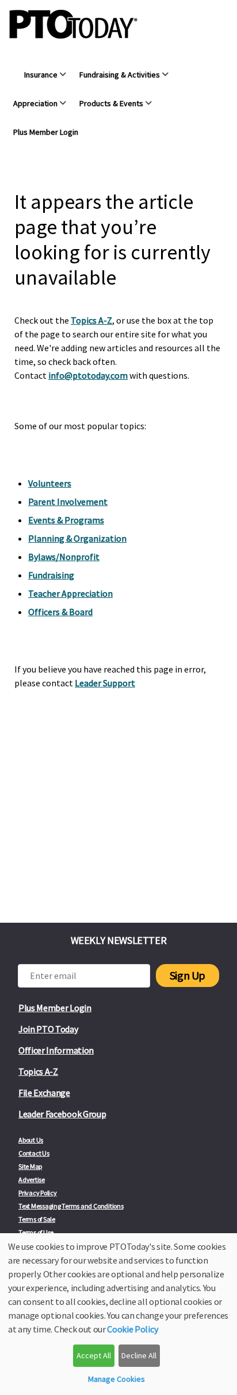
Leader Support (105, 683)
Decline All (138, 1355)
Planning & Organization (77, 538)
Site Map (30, 1166)
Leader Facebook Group (62, 1114)
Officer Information (56, 1050)
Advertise (31, 1179)
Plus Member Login (54, 1007)
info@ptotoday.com (88, 375)
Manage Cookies (116, 1379)
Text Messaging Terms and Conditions (71, 1206)
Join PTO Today (48, 1029)
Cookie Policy (132, 1329)
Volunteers (49, 483)
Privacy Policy (37, 1192)
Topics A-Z (91, 320)
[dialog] (118, 1314)
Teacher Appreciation (70, 593)
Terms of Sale (36, 1219)
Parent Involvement (68, 501)
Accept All (94, 1355)
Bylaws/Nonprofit (64, 556)
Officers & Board (60, 611)
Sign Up (187, 975)
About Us (30, 1140)
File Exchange (44, 1092)
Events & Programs (66, 520)
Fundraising (51, 575)
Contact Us (33, 1153)
